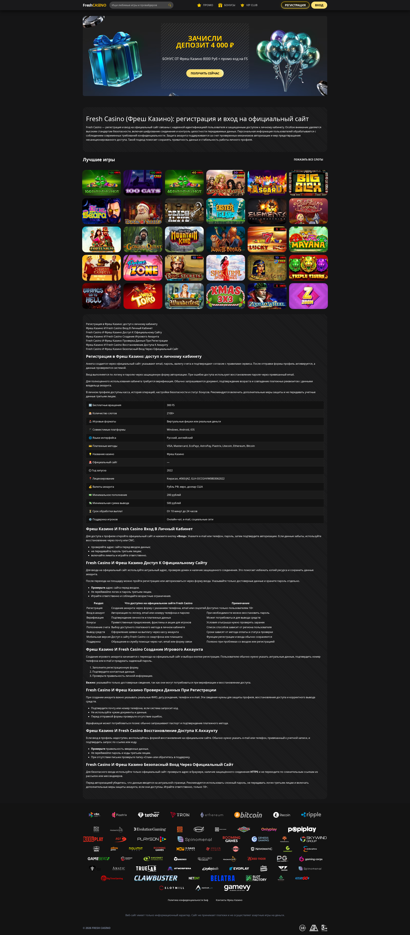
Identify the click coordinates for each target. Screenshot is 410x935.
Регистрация (295, 5)
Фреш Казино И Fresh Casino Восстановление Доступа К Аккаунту (127, 345)
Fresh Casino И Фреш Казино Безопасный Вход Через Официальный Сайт (132, 349)
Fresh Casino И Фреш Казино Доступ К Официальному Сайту (124, 332)
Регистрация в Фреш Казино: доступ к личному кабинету (121, 324)
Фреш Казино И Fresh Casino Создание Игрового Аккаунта (122, 336)
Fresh (94, 5)
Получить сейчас (205, 73)
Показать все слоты (308, 159)
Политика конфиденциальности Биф (188, 900)
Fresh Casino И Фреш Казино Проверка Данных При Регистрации (127, 340)
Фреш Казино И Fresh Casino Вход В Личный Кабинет (119, 328)
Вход (319, 5)
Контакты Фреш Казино (229, 900)
